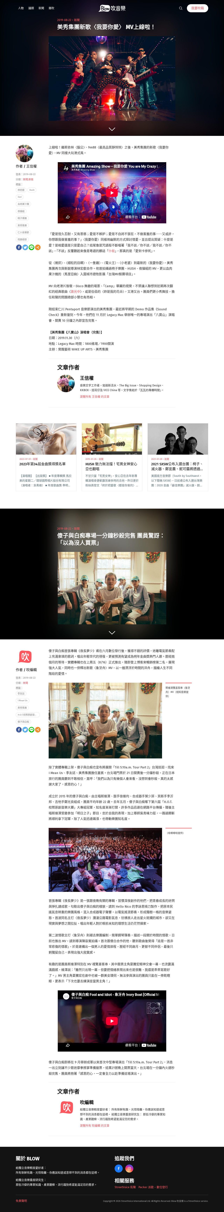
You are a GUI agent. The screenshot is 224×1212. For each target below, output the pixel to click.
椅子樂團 (22, 218)
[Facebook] (19, 247)
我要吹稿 (197, 8)
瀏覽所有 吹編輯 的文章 (94, 1125)
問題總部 (22, 239)
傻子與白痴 (23, 721)
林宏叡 (21, 190)
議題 (31, 8)
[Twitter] (25, 247)
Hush (31, 190)
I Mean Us (22, 700)
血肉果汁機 (23, 204)
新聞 (41, 8)
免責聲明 (21, 1201)
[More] (38, 247)
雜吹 (51, 8)
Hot (20, 197)
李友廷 (21, 693)
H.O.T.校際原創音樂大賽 (29, 714)
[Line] (31, 247)
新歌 (31, 179)
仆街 (111, 251)
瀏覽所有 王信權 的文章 (94, 396)
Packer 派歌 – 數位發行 (153, 1187)
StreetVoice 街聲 (125, 1187)
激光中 (75, 292)
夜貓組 (21, 211)
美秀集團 (22, 225)
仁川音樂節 (23, 232)
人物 (21, 8)
